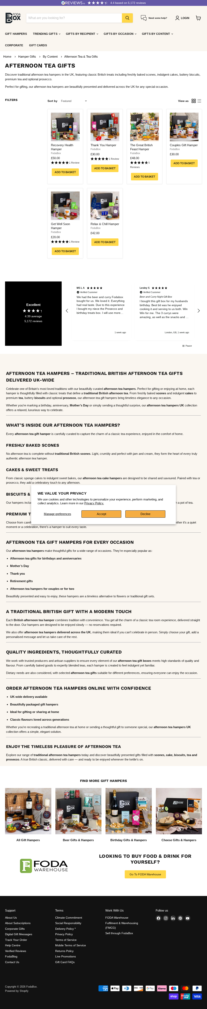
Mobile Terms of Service (70, 945)
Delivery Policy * (65, 928)
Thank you (17, 573)
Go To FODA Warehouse (145, 874)
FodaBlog (11, 956)
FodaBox (56, 153)
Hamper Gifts (27, 56)
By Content (50, 56)
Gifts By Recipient (81, 33)
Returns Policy (64, 951)
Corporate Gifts (15, 928)
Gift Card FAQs (65, 962)
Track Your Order (16, 939)
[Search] (127, 18)
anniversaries (71, 558)
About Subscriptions (18, 923)
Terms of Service (66, 939)
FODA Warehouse (116, 917)
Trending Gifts (45, 33)
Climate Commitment (68, 917)
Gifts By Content (156, 33)
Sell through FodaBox (119, 933)
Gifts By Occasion (119, 33)
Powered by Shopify (17, 990)
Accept (101, 514)
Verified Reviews (15, 951)
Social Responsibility (68, 923)
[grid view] (193, 101)
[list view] (199, 101)
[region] (133, 310)
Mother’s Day (79, 405)
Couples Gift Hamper (184, 145)
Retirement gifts (21, 581)
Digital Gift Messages (18, 934)
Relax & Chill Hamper (105, 224)
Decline (145, 514)
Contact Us (12, 962)
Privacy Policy (64, 934)
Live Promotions (65, 956)
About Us (11, 917)
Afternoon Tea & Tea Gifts (81, 56)
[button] (65, 162)
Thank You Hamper (103, 145)
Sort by (52, 101)
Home (7, 56)
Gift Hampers (16, 33)
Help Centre (12, 945)
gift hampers (49, 704)
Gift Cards (38, 45)
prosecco (12, 759)
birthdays (49, 558)
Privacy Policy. (94, 503)
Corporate (14, 45)
